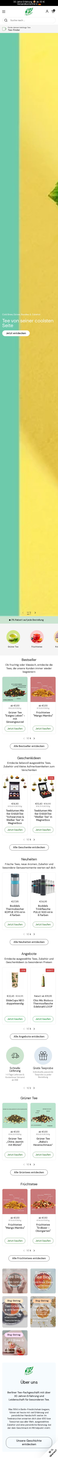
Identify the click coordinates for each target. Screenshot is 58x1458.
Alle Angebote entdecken (29, 1036)
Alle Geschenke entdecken (29, 847)
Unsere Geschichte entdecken (29, 1442)
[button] (53, 12)
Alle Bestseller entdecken (29, 746)
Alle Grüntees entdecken (29, 1172)
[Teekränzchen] (29, 11)
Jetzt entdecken (16, 333)
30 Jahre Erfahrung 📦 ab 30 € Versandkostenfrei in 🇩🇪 (29, 3)
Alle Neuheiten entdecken (29, 942)
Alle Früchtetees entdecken (29, 1258)
